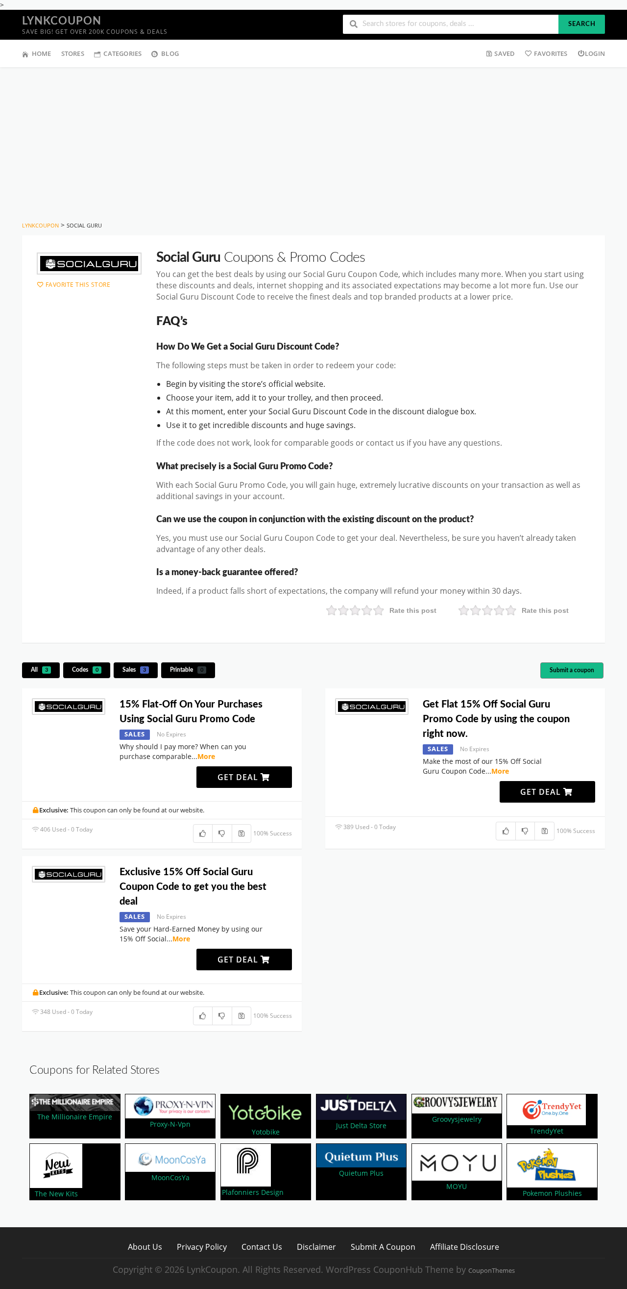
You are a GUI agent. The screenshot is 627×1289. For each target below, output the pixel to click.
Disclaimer (316, 1246)
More (206, 756)
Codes (85, 670)
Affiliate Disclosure (464, 1246)
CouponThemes (491, 1270)
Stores (72, 53)
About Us (145, 1246)
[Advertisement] (313, 140)
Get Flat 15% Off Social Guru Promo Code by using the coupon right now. (496, 719)
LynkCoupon (61, 21)
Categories (122, 53)
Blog (170, 53)
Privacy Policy (202, 1246)
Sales (134, 670)
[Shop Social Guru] (89, 264)
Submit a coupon (572, 670)
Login (595, 53)
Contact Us (261, 1246)
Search (582, 24)
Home (41, 53)
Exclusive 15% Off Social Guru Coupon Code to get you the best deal (193, 887)
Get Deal (239, 777)
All (39, 670)
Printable (186, 670)
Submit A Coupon (383, 1246)
